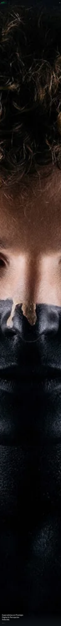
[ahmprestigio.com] (4, 2)
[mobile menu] (60, 2)
